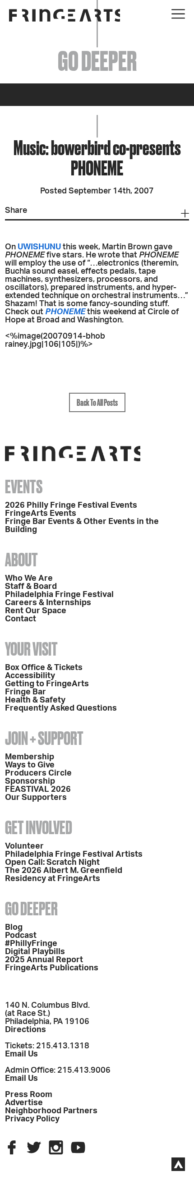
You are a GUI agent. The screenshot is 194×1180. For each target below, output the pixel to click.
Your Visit (31, 649)
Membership (29, 757)
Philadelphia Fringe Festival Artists (74, 854)
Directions (25, 1030)
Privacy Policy (32, 1119)
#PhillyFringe (31, 944)
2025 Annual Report (44, 960)
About (21, 560)
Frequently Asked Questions (61, 708)
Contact (20, 619)
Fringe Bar (25, 692)
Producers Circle (38, 773)
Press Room (28, 1095)
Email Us (21, 1054)
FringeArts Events (40, 514)
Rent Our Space (35, 611)
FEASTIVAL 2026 (38, 789)
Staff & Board (31, 587)
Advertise (24, 1103)
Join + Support (44, 738)
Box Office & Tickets (44, 668)
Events (23, 487)
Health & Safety (35, 700)
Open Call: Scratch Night (52, 863)
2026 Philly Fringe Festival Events (71, 505)
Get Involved (38, 827)
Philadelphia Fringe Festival (59, 595)
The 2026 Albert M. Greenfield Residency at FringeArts (63, 875)
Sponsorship (30, 781)
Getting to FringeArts (47, 684)
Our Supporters (36, 798)
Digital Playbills (35, 952)
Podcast (21, 936)
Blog (14, 927)
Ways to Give (30, 765)
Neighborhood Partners (51, 1111)
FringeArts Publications (51, 968)
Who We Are (29, 578)
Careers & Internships (48, 603)
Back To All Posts (97, 402)
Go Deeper (31, 909)
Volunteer (24, 846)
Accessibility (30, 676)
